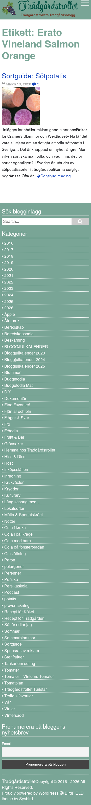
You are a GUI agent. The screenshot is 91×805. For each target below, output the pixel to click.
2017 (8, 249)
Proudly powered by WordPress (30, 793)
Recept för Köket (19, 611)
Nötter (9, 521)
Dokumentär (15, 398)
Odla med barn (17, 540)
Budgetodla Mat (18, 385)
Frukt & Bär (14, 437)
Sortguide (13, 644)
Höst (8, 463)
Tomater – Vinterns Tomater (29, 676)
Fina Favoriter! (17, 405)
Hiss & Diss (14, 456)
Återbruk (11, 320)
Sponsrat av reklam (21, 650)
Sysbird (26, 798)
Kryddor (11, 489)
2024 (8, 295)
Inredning (12, 476)
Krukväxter (14, 482)
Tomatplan (13, 683)
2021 (8, 275)
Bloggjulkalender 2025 (24, 366)
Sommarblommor (19, 638)
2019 (8, 262)
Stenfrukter (14, 657)
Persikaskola (16, 586)
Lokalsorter (14, 508)
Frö (7, 424)
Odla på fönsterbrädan (24, 547)
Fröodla (11, 431)
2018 (8, 256)
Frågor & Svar (16, 417)
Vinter (9, 709)
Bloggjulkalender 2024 (24, 359)
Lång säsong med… (22, 502)
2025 (8, 301)
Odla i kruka (15, 527)
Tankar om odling (19, 663)
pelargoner (14, 566)
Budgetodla (14, 379)
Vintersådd (14, 715)
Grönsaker (13, 443)
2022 (8, 282)
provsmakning (17, 605)
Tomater (11, 670)
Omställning (15, 553)
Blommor (12, 372)
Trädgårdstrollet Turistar (25, 689)
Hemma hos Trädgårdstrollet (29, 450)
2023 (8, 288)
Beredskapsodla (19, 334)
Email (6, 743)
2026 (8, 308)
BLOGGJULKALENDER (26, 346)
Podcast (11, 592)
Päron (9, 560)
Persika (11, 579)
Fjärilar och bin (17, 411)
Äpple (9, 314)
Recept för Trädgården (24, 618)
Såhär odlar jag (18, 624)
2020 (8, 269)
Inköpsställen (16, 469)
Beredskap (14, 327)
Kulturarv (12, 495)
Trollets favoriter (18, 696)
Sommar (11, 631)
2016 (8, 243)
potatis (10, 599)
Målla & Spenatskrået (23, 514)
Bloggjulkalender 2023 (24, 353)
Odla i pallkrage (18, 534)
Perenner (12, 573)
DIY (7, 392)
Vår (7, 702)
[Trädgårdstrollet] (40, 15)
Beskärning (14, 340)
